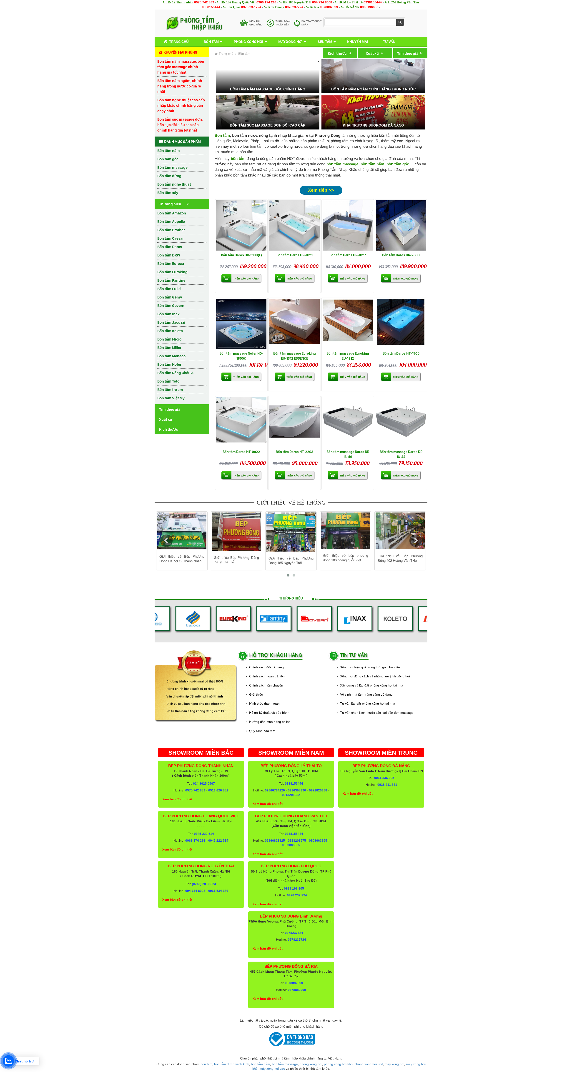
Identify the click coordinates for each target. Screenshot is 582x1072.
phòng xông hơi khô (338, 1064)
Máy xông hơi (290, 41)
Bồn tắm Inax (168, 314)
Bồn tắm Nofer (169, 364)
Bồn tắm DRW (168, 255)
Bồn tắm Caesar (170, 238)
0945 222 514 (204, 834)
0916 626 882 (218, 790)
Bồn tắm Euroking (172, 272)
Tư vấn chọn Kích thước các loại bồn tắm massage (377, 712)
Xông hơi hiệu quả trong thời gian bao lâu (370, 667)
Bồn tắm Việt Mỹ (171, 398)
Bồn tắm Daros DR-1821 (294, 255)
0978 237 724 (251, 7)
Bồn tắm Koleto (170, 330)
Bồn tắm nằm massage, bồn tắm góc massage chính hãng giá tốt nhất (180, 67)
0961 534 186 (218, 891)
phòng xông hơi (311, 1064)
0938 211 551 (387, 784)
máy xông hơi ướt (272, 1068)
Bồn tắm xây (167, 192)
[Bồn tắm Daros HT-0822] (241, 422)
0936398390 (297, 790)
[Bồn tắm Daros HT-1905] (401, 324)
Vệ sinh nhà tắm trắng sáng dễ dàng (366, 694)
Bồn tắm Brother (171, 230)
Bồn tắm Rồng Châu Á (175, 373)
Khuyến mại (357, 41)
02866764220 (275, 790)
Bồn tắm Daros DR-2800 (401, 255)
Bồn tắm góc (167, 159)
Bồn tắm (211, 41)
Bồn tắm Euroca (170, 263)
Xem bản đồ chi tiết (177, 799)
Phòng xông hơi (248, 41)
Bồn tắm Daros (169, 246)
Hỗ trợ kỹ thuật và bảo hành (269, 712)
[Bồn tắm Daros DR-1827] (348, 225)
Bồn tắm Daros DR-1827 (347, 255)
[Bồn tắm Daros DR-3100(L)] (241, 225)
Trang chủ (179, 41)
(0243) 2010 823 (204, 884)
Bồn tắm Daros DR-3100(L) (241, 255)
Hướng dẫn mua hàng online (270, 722)
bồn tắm (206, 1064)
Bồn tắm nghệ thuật (174, 184)
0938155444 (373, 2)
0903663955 (318, 840)
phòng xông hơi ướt (368, 1064)
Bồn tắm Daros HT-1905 (401, 353)
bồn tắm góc (397, 164)
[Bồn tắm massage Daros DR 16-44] (401, 422)
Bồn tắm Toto (168, 381)
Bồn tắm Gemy (169, 297)
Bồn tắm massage (172, 167)
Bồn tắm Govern (170, 305)
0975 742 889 (204, 2)
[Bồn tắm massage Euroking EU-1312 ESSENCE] (294, 324)
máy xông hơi (394, 1064)
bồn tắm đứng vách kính (231, 1064)
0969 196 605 (294, 888)
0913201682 (291, 795)
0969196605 (369, 7)
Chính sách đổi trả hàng (266, 667)
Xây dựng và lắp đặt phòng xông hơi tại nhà (371, 685)
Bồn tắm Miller (169, 347)
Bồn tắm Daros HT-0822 (241, 452)
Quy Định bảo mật (262, 731)
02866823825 (275, 840)
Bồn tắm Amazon (171, 213)
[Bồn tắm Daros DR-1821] (294, 225)
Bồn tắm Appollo (171, 221)
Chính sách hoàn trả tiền (267, 676)
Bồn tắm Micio (169, 339)
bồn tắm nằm (372, 164)
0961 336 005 (384, 778)
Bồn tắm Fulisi (169, 288)
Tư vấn (389, 41)
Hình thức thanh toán (264, 703)
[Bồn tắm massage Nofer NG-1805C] (241, 324)
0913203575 (297, 840)
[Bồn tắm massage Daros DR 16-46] (348, 422)
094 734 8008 (322, 2)
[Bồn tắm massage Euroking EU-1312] (348, 324)
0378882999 (329, 7)
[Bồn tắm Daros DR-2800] (401, 225)
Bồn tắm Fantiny (171, 280)
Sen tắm (325, 41)
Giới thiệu (256, 694)
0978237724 (294, 7)
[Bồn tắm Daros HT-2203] (294, 422)
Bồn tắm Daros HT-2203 (294, 452)
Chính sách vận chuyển (266, 685)
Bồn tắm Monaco (171, 356)
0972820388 (318, 790)
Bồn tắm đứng (169, 176)
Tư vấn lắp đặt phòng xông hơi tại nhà (367, 703)
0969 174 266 (266, 2)
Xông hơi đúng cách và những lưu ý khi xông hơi (375, 676)
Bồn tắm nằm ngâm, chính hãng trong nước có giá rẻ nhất (179, 86)
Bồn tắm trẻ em (170, 389)
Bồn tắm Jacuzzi (171, 322)
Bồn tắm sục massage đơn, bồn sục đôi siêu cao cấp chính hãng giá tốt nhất (180, 124)
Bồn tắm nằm (168, 150)
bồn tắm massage (342, 164)
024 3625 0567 (204, 783)
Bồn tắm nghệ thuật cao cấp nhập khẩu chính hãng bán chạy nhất (181, 105)
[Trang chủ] (194, 23)
